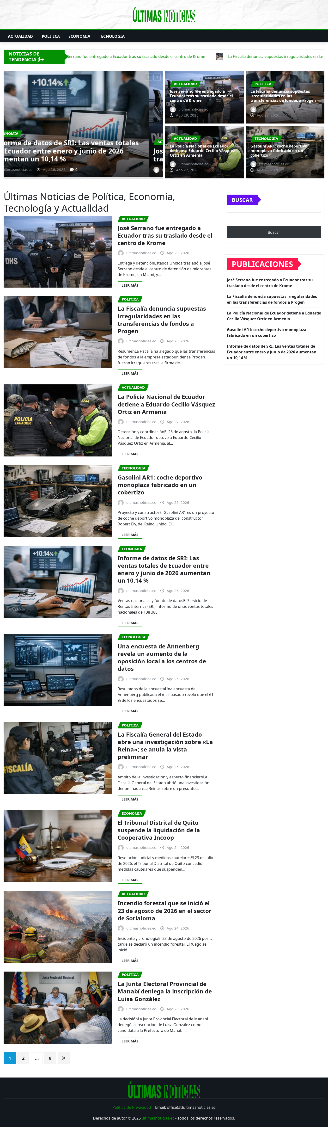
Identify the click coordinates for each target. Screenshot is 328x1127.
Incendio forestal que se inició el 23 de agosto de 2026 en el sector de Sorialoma (165, 910)
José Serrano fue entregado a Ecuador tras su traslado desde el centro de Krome (201, 96)
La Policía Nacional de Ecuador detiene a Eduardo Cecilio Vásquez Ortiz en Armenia (202, 150)
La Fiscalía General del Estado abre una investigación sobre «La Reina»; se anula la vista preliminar (165, 745)
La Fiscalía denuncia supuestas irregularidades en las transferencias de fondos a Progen (75, 150)
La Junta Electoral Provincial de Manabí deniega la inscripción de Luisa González (165, 991)
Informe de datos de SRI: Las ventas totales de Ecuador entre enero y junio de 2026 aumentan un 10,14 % (164, 569)
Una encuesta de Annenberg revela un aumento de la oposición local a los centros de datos (162, 657)
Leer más (129, 285)
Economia (79, 36)
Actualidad (20, 36)
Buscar (242, 199)
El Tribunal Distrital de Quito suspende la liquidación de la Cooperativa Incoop (159, 830)
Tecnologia (112, 36)
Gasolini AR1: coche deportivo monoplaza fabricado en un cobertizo (278, 150)
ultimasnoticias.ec (158, 1118)
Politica (51, 36)
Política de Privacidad (131, 1107)
